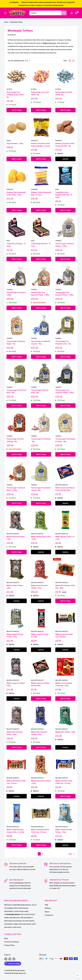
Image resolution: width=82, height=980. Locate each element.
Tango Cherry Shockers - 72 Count (16, 245)
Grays (9, 140)
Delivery (48, 908)
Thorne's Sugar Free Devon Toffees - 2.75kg (64, 245)
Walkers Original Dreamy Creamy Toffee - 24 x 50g (15, 831)
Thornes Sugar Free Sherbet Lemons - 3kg (41, 489)
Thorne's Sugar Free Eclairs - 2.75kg (17, 293)
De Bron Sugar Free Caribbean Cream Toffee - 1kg (15, 94)
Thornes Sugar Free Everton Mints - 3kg (16, 391)
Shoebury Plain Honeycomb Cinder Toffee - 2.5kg (16, 193)
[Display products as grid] (70, 61)
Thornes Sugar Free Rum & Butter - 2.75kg (16, 489)
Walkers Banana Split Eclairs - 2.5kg (41, 538)
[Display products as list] (73, 61)
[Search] (64, 13)
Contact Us (49, 915)
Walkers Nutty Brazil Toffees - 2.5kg (41, 782)
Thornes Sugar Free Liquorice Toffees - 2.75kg (64, 391)
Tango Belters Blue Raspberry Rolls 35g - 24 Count (63, 194)
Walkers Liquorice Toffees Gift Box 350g (40, 684)
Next (70, 854)
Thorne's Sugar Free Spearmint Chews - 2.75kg (40, 293)
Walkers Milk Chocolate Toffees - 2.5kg (39, 733)
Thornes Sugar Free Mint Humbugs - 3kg (15, 440)
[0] (76, 13)
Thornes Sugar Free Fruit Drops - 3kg (39, 391)
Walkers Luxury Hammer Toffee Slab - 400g (63, 684)
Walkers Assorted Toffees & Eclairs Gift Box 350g (65, 489)
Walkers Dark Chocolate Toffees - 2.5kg (39, 586)
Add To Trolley (17, 110)
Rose (57, 189)
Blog (6, 938)
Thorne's (58, 241)
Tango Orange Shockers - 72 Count (40, 245)
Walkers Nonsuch (61, 485)
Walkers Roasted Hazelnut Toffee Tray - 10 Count (40, 831)
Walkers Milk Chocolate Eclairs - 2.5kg (15, 733)
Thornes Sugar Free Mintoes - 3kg (41, 440)
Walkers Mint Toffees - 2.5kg (65, 732)
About (47, 912)
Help (46, 905)
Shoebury (34, 140)
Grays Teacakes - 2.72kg (15, 143)
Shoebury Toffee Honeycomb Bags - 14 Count (41, 193)
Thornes (58, 289)
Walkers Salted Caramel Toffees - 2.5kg (63, 831)
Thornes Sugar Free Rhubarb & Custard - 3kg (65, 440)
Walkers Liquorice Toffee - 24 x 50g (40, 635)
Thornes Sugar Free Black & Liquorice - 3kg (40, 342)
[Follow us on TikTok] (13, 958)
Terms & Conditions (11, 942)
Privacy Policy (9, 945)
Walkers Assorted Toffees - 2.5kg (16, 538)
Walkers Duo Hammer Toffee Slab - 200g (65, 586)
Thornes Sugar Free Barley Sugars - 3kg (16, 342)
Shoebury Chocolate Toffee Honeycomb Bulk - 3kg (64, 144)
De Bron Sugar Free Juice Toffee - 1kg (40, 93)
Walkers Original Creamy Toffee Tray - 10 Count (63, 782)
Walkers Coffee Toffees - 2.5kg (15, 586)
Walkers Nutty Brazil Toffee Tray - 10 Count (16, 782)
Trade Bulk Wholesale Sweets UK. (15, 973)
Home (6, 22)
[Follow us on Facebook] (5, 958)
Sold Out (65, 159)
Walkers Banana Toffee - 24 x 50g (64, 538)
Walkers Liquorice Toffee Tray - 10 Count (64, 635)
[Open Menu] (5, 13)
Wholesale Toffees (16, 22)
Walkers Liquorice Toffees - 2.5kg (16, 684)
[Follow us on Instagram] (9, 958)
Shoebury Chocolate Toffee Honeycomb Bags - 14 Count (40, 144)
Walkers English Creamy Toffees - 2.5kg (15, 635)
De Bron (9, 89)
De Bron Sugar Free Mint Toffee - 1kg (63, 93)
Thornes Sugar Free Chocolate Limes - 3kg (63, 342)
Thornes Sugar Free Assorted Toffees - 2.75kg (64, 293)
